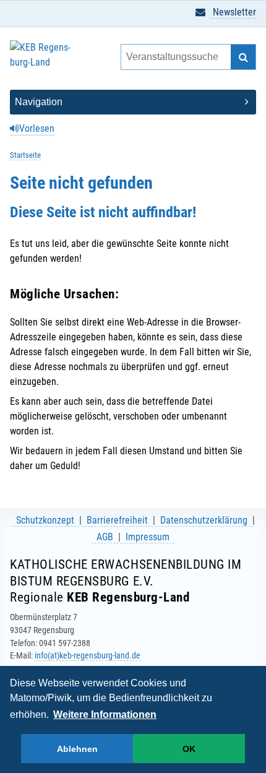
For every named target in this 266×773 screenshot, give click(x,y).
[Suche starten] (243, 57)
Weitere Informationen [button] (105, 714)
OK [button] (188, 749)
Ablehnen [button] (77, 749)
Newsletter (233, 12)
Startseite (25, 155)
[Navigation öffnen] (133, 102)
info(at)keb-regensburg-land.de (87, 655)
